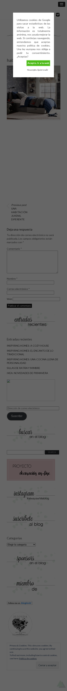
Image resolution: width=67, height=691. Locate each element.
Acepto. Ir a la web (38, 62)
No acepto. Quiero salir (37, 70)
